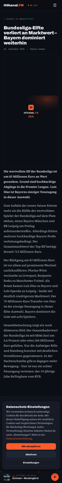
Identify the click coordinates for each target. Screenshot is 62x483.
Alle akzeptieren (31, 446)
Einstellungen (31, 462)
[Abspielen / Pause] (55, 477)
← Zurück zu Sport (15, 19)
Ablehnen (31, 454)
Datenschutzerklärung (19, 438)
